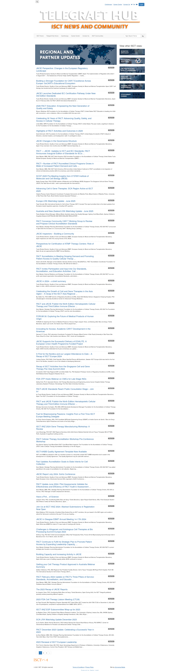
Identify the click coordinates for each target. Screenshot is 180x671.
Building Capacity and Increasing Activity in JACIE (58, 554)
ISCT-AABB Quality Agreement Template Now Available (61, 451)
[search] (143, 35)
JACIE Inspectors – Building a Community (55, 233)
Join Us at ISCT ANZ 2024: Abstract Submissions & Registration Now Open (65, 507)
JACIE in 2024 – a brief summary (51, 281)
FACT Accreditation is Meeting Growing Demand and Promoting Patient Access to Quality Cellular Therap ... (65, 257)
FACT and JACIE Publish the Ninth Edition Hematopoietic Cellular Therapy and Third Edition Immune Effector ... (65, 305)
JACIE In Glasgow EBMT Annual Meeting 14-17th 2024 (61, 519)
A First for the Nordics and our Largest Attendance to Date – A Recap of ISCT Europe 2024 (64, 355)
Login (141, 4)
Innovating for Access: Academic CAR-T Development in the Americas (63, 330)
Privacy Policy (89, 667)
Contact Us (126, 4)
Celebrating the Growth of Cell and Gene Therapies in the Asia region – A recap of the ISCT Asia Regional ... (64, 292)
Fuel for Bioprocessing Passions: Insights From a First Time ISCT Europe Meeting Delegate (65, 415)
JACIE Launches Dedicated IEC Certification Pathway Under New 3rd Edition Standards (66, 94)
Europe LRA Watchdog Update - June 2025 (55, 200)
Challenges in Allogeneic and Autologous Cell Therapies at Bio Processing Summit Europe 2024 (64, 530)
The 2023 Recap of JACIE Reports (52, 589)
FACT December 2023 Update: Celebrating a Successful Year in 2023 (65, 630)
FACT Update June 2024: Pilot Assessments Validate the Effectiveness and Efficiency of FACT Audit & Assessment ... (63, 485)
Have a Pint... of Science (47, 496)
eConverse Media (120, 667)
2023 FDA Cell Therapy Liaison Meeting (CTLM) (58, 599)
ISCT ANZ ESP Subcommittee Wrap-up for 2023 (58, 609)
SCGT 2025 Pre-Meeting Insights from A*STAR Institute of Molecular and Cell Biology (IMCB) (62, 177)
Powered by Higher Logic (90, 670)
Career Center (117, 4)
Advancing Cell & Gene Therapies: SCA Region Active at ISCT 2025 (64, 189)
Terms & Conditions (78, 667)
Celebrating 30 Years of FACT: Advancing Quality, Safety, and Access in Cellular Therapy (63, 119)
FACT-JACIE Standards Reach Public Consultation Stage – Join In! (65, 390)
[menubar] (122, 4)
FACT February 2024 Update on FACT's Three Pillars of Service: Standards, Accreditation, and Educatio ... (65, 578)
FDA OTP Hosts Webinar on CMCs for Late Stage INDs (61, 378)
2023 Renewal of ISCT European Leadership (56, 641)
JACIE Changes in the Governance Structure (56, 140)
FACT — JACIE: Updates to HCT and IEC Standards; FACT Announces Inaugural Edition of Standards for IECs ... (63, 152)
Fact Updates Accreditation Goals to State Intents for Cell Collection (62, 462)
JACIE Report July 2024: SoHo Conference (55, 474)
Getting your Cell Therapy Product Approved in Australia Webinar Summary (65, 565)
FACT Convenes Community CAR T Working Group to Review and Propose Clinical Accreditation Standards (64, 222)
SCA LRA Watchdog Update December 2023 (56, 619)
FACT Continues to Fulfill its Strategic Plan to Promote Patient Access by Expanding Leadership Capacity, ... (64, 543)
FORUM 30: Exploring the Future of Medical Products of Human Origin (65, 317)
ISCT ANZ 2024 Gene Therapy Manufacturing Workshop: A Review (63, 427)
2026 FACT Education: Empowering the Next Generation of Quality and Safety (62, 107)
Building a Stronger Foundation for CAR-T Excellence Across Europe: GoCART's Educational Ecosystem (63, 82)
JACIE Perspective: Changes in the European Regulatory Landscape (62, 69)
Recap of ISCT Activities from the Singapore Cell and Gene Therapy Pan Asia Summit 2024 (63, 367)
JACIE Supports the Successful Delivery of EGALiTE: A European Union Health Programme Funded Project (61, 342)
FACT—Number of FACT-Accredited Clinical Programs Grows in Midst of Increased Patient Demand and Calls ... (65, 164)
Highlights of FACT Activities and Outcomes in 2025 (59, 130)
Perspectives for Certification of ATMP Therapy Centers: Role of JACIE (65, 244)
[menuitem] (109, 4)
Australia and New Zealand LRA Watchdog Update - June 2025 (64, 211)
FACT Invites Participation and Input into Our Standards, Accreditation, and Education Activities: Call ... (61, 270)
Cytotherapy (108, 4)
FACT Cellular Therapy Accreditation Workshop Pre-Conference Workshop (65, 440)
